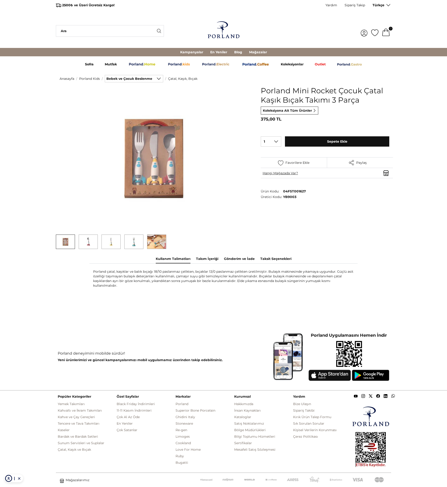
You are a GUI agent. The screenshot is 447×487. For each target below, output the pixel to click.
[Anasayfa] (223, 31)
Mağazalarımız (77, 480)
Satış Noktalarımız (249, 423)
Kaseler (64, 430)
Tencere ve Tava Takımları (78, 423)
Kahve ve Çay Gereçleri (76, 417)
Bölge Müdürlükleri (250, 430)
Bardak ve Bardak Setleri (78, 436)
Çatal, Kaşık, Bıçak (182, 79)
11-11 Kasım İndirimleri (134, 410)
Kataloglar (242, 417)
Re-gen (181, 430)
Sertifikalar (243, 443)
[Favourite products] (375, 31)
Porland (182, 404)
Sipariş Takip (355, 5)
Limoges (183, 436)
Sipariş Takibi (304, 410)
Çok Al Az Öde (128, 417)
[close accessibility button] (19, 478)
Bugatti (182, 462)
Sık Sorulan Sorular (308, 423)
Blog (238, 52)
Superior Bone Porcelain (195, 410)
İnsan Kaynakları (247, 410)
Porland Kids (89, 79)
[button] (65, 242)
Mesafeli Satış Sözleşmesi (254, 449)
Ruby (180, 456)
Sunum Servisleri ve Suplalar (81, 443)
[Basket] (386, 31)
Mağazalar (258, 52)
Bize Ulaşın (302, 404)
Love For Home (188, 449)
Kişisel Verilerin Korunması (315, 430)
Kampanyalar (191, 52)
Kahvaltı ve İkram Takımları (80, 410)
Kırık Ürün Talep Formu (312, 417)
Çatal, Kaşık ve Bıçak (74, 449)
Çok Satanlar (127, 430)
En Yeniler (218, 52)
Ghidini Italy (185, 417)
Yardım (331, 5)
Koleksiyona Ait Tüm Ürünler (287, 110)
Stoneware (184, 423)
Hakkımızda (243, 404)
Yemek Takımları (71, 404)
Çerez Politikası (305, 436)
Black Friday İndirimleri (136, 404)
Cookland (183, 443)
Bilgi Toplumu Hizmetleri (254, 436)
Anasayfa (67, 79)
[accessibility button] (8, 478)
